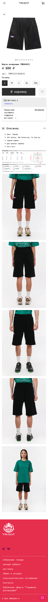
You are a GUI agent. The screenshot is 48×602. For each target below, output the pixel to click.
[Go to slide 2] (17, 59)
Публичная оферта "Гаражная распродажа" (19, 589)
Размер (6, 77)
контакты (8, 583)
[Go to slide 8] (28, 59)
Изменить (9, 104)
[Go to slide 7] (26, 59)
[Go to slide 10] (32, 59)
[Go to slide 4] (21, 59)
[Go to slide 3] (19, 59)
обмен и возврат (12, 573)
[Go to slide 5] (23, 59)
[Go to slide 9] (30, 59)
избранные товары (13, 560)
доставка (8, 569)
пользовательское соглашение (20, 578)
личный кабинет (12, 564)
